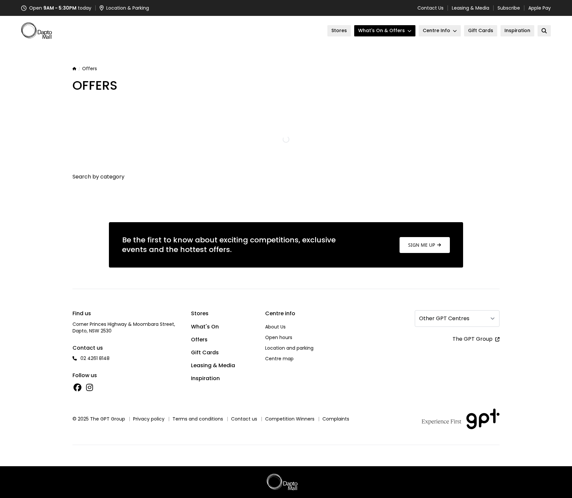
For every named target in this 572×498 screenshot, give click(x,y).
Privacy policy (149, 419)
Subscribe (509, 8)
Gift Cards (205, 352)
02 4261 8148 (95, 358)
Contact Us (430, 8)
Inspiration (205, 378)
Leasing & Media (470, 8)
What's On (205, 327)
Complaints (335, 419)
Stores (200, 313)
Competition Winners (289, 419)
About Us (275, 327)
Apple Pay (539, 8)
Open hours (278, 337)
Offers (199, 339)
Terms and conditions (197, 419)
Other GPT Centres (444, 318)
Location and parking (289, 348)
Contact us (244, 419)
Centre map (279, 358)
